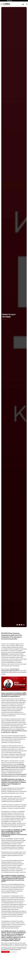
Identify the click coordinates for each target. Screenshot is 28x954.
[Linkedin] (22, 625)
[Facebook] (17, 625)
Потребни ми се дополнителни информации (11, 949)
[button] (23, 4)
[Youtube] (19, 625)
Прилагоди (13, 951)
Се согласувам (5, 951)
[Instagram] (24, 625)
